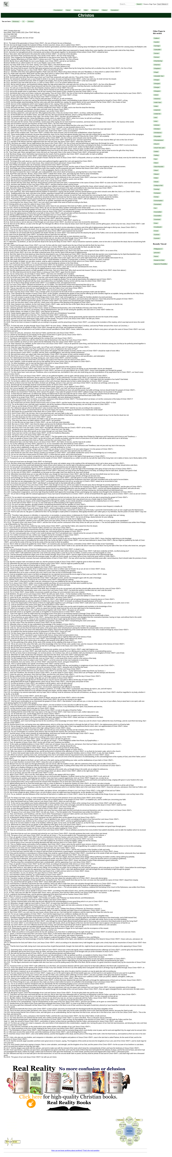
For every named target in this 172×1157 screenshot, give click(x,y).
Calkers (156, 38)
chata (156, 106)
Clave (156, 163)
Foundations (58, 10)
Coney (156, 197)
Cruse (156, 231)
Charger (156, 87)
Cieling (156, 155)
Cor (155, 208)
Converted (157, 204)
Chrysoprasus (158, 140)
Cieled (156, 151)
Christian (157, 129)
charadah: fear (158, 76)
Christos (30, 21)
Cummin (156, 238)
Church (156, 144)
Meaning (77, 10)
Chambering (158, 61)
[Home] (6, 4)
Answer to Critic (159, 260)
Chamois (157, 64)
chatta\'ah (157, 114)
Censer (156, 53)
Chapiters (157, 68)
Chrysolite (157, 136)
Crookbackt (157, 227)
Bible (85, 10)
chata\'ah (157, 110)
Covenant (157, 219)
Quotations (114, 10)
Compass (157, 193)
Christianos (157, 132)
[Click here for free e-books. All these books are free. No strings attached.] (68, 1113)
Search (139, 4)
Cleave (156, 174)
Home (68, 10)
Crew (155, 223)
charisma (157, 98)
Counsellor (157, 215)
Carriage (157, 46)
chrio (155, 121)
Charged (157, 83)
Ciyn (155, 159)
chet (155, 117)
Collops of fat (158, 185)
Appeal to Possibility (160, 264)
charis (156, 95)
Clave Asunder (158, 166)
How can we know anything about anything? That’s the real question (75, 1150)
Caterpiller (157, 49)
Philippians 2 (158, 249)
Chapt (156, 72)
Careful (156, 42)
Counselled (157, 212)
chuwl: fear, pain (159, 148)
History (104, 10)
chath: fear (157, 102)
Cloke (156, 178)
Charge (156, 80)
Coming (156, 189)
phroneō (156, 252)
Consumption (158, 200)
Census (156, 57)
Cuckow (156, 234)
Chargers (157, 91)
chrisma (156, 125)
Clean (156, 170)
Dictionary (95, 10)
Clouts (156, 181)
